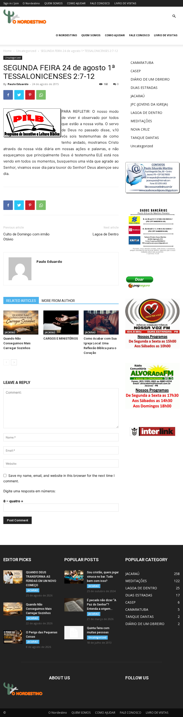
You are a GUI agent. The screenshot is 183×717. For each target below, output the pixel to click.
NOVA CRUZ (140, 129)
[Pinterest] (30, 95)
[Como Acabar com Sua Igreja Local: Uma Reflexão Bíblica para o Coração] (101, 322)
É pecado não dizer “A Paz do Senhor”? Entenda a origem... (101, 604)
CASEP (136, 71)
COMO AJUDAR (76, 3)
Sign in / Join (11, 3)
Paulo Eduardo (18, 84)
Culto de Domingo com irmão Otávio (26, 236)
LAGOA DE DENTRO (146, 112)
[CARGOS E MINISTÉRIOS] (60, 322)
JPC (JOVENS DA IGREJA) (149, 104)
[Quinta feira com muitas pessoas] (73, 632)
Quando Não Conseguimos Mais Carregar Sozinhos (16, 343)
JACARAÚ (10, 332)
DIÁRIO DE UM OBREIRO (150, 79)
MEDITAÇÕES (141, 121)
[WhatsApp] (41, 95)
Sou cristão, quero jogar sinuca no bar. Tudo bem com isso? (103, 577)
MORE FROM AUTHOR (58, 301)
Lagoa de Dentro (106, 234)
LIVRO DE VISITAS (125, 3)
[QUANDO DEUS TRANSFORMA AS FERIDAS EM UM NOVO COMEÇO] (12, 577)
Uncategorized (26, 51)
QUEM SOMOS (53, 3)
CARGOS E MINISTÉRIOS (60, 338)
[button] (174, 16)
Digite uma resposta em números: (29, 491)
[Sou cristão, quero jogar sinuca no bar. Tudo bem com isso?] (73, 577)
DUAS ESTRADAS (144, 87)
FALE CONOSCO (100, 3)
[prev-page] (6, 362)
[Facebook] (8, 95)
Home (7, 51)
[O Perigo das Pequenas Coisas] (12, 637)
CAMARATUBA (142, 62)
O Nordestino (31, 3)
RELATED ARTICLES (21, 301)
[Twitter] (19, 95)
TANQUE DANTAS (145, 137)
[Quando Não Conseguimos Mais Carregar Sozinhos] (20, 322)
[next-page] (14, 362)
